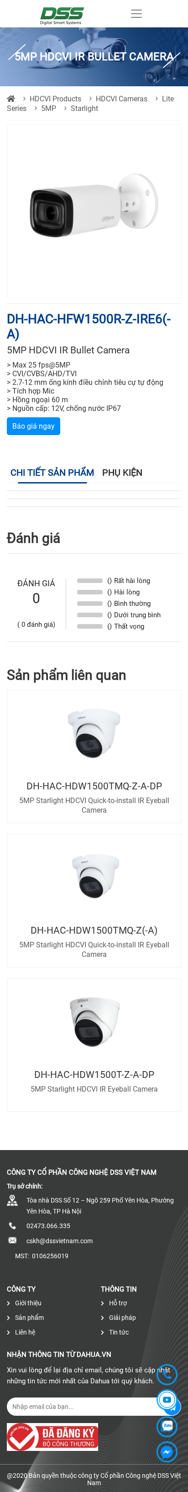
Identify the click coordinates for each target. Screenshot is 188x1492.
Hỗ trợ (117, 1303)
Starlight (84, 108)
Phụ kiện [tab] (122, 472)
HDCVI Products (55, 99)
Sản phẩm (29, 1317)
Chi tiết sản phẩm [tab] (52, 472)
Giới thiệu (28, 1303)
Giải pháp (122, 1317)
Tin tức (118, 1332)
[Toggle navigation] (136, 13)
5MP (48, 108)
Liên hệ (24, 1332)
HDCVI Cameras (121, 99)
